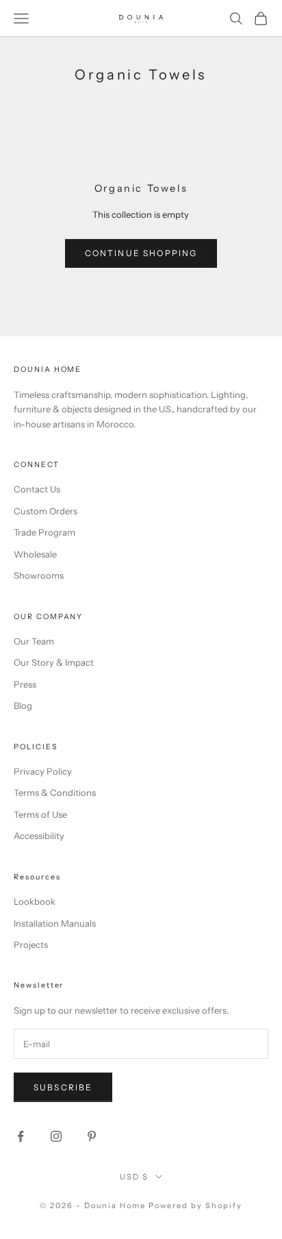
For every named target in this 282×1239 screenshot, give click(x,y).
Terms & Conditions (55, 792)
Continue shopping (141, 253)
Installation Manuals (55, 923)
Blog (23, 705)
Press (25, 684)
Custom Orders (45, 510)
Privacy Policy (43, 771)
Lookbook (34, 901)
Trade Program (44, 532)
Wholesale (35, 554)
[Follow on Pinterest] (92, 1136)
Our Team (34, 641)
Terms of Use (40, 814)
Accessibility (39, 835)
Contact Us (37, 489)
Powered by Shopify (195, 1205)
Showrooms (39, 575)
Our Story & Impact (54, 662)
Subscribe (63, 1087)
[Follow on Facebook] (20, 1136)
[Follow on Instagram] (56, 1136)
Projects (31, 944)
